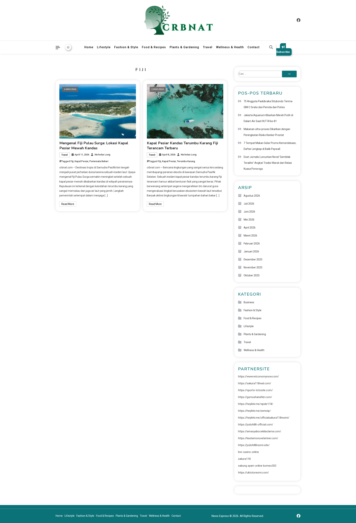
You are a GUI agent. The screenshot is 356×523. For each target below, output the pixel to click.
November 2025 (253, 267)
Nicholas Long (102, 154)
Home (88, 47)
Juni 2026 (249, 211)
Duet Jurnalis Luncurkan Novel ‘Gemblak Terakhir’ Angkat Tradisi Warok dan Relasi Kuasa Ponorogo (268, 162)
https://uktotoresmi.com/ (253, 472)
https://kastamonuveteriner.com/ (258, 438)
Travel (207, 47)
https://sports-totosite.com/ (255, 390)
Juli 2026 (249, 203)
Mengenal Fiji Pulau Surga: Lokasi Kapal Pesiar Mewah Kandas (93, 146)
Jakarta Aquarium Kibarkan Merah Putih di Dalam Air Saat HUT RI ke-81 (268, 118)
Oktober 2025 (252, 275)
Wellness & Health (230, 47)
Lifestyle (104, 47)
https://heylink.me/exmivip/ (254, 410)
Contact (254, 47)
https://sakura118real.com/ (254, 383)
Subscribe (283, 52)
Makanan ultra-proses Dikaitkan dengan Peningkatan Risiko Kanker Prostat (267, 132)
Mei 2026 (249, 219)
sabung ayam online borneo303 (257, 465)
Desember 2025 (253, 259)
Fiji (71, 161)
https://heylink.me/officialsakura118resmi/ (263, 417)
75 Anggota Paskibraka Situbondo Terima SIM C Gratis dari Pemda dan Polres (268, 104)
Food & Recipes (154, 47)
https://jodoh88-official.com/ (255, 424)
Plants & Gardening (184, 47)
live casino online (248, 452)
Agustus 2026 (252, 195)
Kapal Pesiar (81, 161)
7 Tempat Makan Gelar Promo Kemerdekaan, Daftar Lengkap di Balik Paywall (270, 146)
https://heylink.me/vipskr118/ (255, 404)
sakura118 (244, 458)
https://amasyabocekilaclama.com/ (259, 431)
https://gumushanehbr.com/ (255, 397)
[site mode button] (68, 47)
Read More (67, 204)
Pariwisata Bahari (98, 161)
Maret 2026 (250, 235)
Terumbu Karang (186, 161)
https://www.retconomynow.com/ (258, 376)
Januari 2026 (251, 251)
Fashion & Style (126, 47)
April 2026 (250, 227)
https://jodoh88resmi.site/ (254, 445)
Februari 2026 (252, 243)
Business (249, 302)
